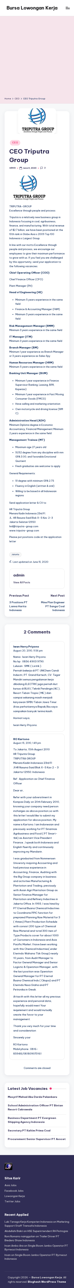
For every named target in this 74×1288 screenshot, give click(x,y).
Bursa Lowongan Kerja (31, 8)
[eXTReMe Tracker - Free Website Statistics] (8, 1166)
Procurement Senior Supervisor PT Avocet (37, 1139)
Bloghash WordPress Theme (47, 1281)
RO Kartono (21, 739)
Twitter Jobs (12, 1201)
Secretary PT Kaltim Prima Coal (29, 1130)
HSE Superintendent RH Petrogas (47, 1231)
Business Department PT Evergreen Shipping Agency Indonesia (32, 1119)
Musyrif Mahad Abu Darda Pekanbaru (32, 1097)
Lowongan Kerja (15, 1196)
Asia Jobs (11, 1185)
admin (18, 575)
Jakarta (15, 554)
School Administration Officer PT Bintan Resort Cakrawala (35, 1107)
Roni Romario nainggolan (20, 1236)
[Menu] (67, 8)
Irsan (8, 1255)
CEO (15, 142)
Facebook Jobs (14, 1190)
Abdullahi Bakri (14, 1231)
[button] (21, 582)
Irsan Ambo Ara (14, 1245)
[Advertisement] (37, 58)
